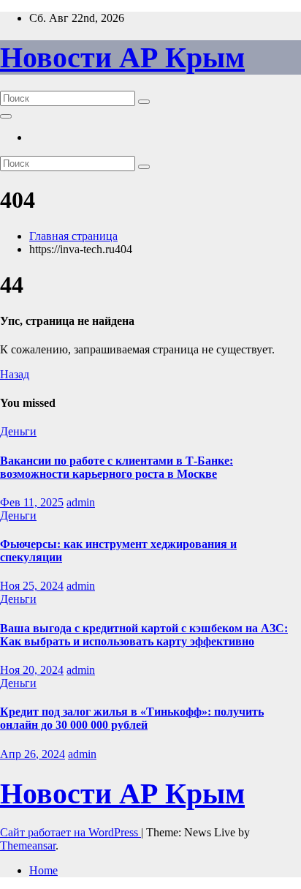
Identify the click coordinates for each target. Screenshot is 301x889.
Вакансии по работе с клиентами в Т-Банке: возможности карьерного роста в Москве (116, 467)
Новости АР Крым (122, 57)
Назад (14, 374)
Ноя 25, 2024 (32, 585)
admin (80, 502)
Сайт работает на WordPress (70, 832)
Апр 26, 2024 (32, 754)
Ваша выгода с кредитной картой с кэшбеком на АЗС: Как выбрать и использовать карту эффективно (144, 635)
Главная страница (73, 236)
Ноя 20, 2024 (32, 670)
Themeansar (28, 845)
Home (43, 870)
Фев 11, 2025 (32, 502)
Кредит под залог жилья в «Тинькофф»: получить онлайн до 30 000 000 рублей (132, 718)
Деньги (18, 431)
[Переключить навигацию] (6, 116)
